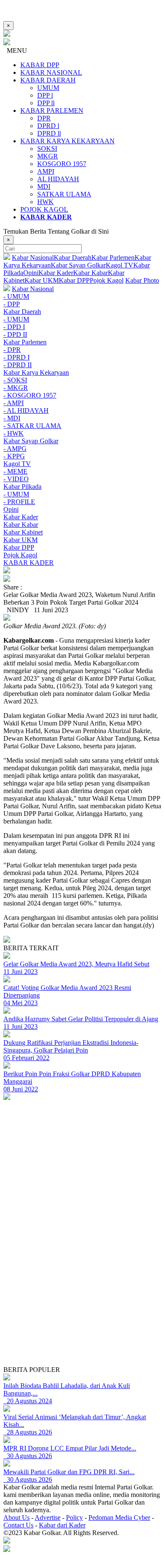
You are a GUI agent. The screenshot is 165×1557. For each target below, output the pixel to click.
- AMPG (15, 448)
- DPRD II (17, 364)
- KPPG (14, 456)
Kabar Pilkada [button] (22, 486)
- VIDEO (16, 479)
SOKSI (47, 148)
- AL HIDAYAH (26, 410)
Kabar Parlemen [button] (25, 342)
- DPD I (14, 326)
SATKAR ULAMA (64, 194)
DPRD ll (49, 133)
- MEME (15, 471)
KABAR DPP (39, 64)
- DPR (12, 349)
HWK (45, 201)
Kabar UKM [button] (20, 539)
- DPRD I (16, 357)
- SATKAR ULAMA (32, 425)
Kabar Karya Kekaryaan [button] (36, 372)
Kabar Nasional (33, 257)
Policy (74, 1517)
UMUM (48, 87)
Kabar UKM (42, 280)
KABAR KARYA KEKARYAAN (67, 141)
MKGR (47, 156)
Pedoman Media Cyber (119, 1517)
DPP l (45, 95)
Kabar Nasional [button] (33, 288)
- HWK (13, 433)
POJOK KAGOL (44, 209)
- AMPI (13, 402)
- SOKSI (15, 380)
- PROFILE (19, 501)
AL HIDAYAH (58, 179)
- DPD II (15, 334)
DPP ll (46, 102)
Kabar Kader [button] (20, 517)
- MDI (11, 418)
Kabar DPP (74, 280)
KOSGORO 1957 (61, 163)
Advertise (47, 1517)
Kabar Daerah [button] (22, 311)
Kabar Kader (55, 272)
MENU (15, 50)
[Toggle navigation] (82, 571)
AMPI (45, 171)
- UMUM (16, 296)
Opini (30, 272)
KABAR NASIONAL (51, 72)
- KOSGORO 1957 (29, 395)
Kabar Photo (142, 280)
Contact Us (18, 1525)
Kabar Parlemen (113, 257)
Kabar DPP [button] (18, 547)
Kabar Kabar (90, 272)
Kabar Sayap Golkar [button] (30, 440)
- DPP (11, 304)
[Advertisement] (82, 1283)
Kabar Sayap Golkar (78, 265)
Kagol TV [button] (17, 463)
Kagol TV (119, 265)
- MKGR (15, 387)
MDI (43, 186)
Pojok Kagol (107, 280)
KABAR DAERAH (48, 80)
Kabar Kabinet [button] (23, 532)
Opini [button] (11, 509)
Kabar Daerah (72, 257)
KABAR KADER (28, 562)
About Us (16, 1517)
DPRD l (48, 125)
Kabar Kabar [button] (20, 524)
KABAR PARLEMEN (51, 110)
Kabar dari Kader (62, 1525)
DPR (44, 118)
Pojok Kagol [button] (20, 555)
